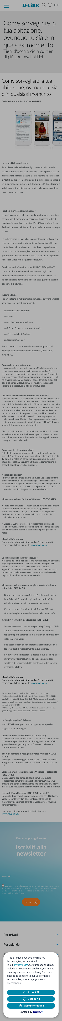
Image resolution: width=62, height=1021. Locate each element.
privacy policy (21, 965)
